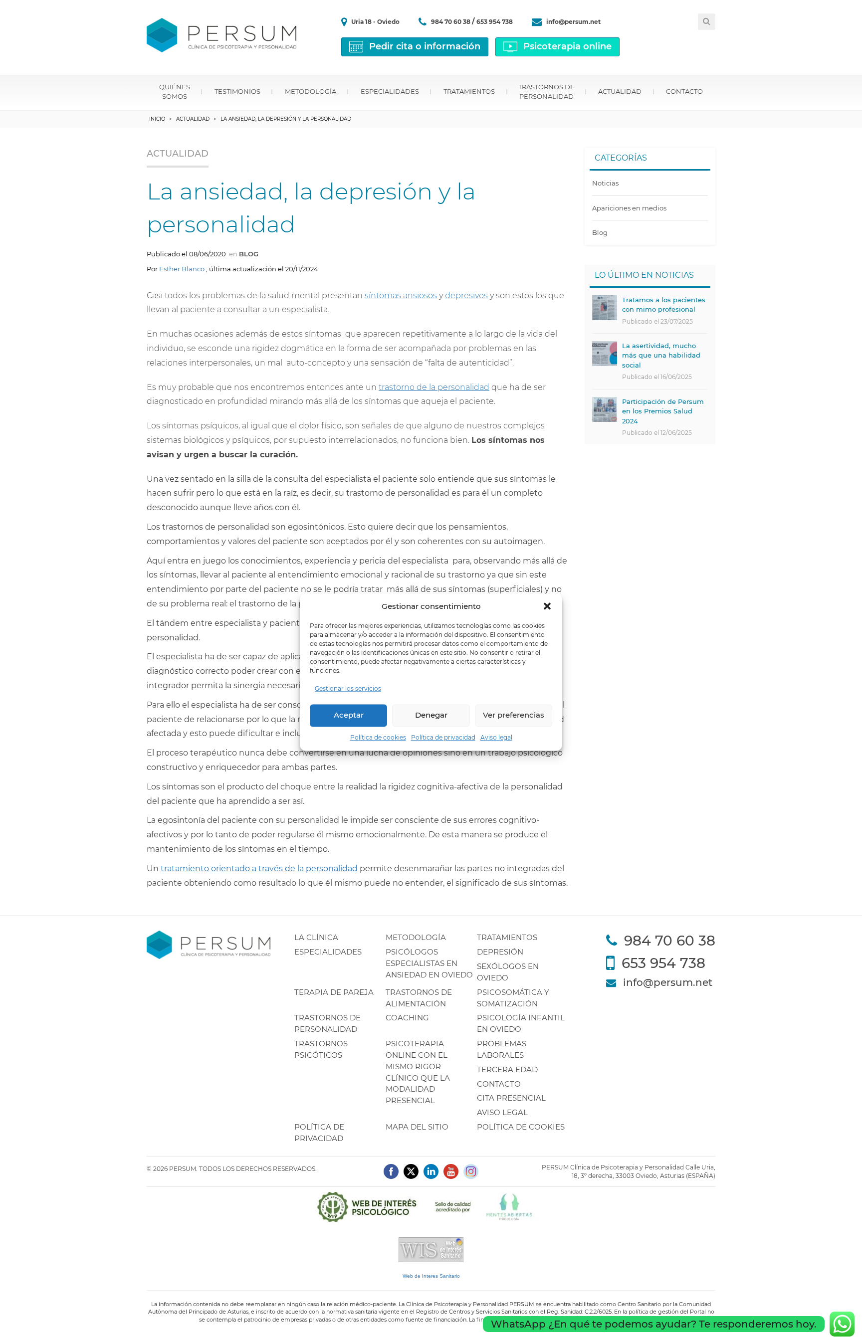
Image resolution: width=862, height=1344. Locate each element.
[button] (547, 606)
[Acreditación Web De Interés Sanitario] (431, 1249)
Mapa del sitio (417, 1127)
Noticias (605, 183)
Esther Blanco (182, 269)
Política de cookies (378, 737)
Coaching (407, 1017)
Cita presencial (511, 1098)
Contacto (684, 91)
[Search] (706, 21)
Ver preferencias (513, 715)
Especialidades (390, 91)
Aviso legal (496, 737)
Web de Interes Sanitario (431, 1276)
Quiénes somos (174, 91)
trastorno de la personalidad (434, 387)
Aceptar (349, 715)
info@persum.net (573, 21)
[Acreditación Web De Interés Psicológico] (431, 1206)
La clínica (316, 937)
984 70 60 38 (451, 21)
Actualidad (620, 91)
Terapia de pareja (334, 992)
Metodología (310, 91)
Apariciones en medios (629, 208)
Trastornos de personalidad (546, 91)
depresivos (466, 295)
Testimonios (237, 91)
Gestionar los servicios (348, 688)
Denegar (431, 715)
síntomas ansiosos (401, 295)
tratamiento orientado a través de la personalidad (259, 868)
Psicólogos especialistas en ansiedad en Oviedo (429, 963)
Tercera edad (507, 1069)
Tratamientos (469, 91)
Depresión (500, 952)
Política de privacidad (443, 737)
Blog (248, 254)
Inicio (157, 119)
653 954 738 (494, 21)
